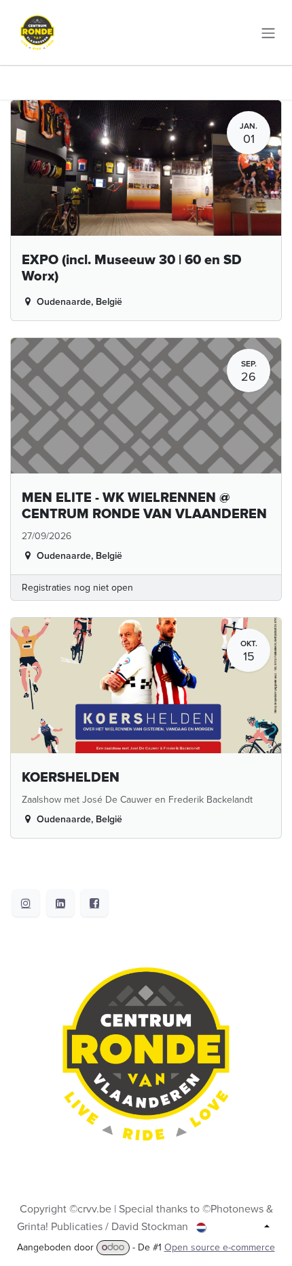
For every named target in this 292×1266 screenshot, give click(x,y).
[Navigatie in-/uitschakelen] (268, 32)
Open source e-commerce (219, 1247)
